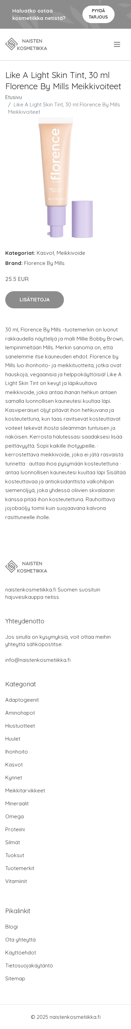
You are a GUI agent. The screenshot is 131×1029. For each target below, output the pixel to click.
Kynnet (13, 777)
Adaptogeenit (22, 699)
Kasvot (45, 253)
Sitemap (15, 978)
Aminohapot (20, 712)
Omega (14, 816)
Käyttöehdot (20, 952)
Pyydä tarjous (98, 14)
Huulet (12, 738)
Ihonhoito (16, 751)
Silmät (12, 842)
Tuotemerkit (19, 868)
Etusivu (13, 97)
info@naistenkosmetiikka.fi (38, 660)
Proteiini (15, 829)
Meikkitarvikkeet (25, 790)
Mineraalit (17, 803)
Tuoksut (14, 855)
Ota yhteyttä (20, 939)
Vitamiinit (16, 881)
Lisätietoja (35, 299)
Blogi (11, 926)
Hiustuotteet (20, 725)
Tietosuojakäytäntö (29, 965)
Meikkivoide (71, 253)
